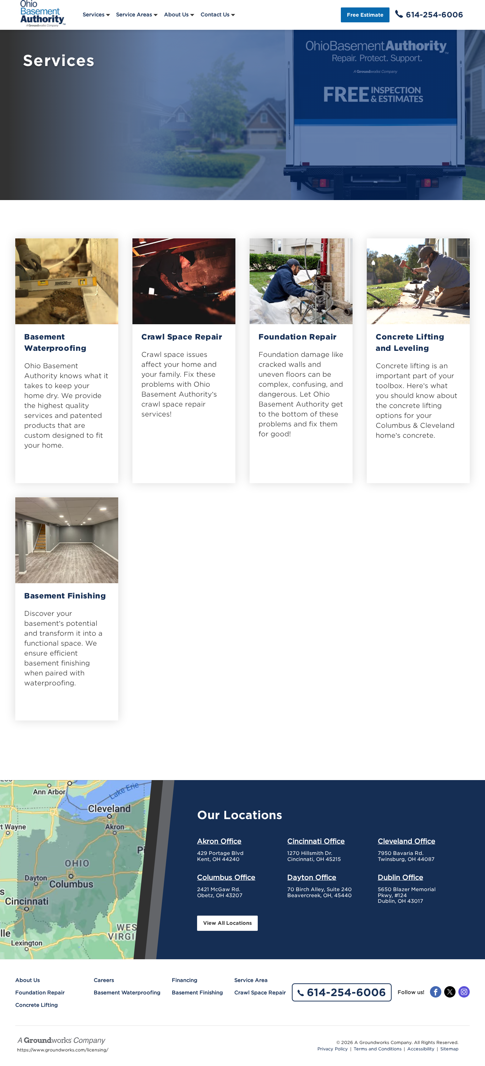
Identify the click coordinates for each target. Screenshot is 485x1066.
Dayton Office (311, 877)
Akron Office (219, 841)
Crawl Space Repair (181, 336)
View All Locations (227, 923)
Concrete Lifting (36, 1005)
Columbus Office (226, 877)
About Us (176, 14)
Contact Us (215, 14)
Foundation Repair (297, 336)
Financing (184, 980)
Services (93, 14)
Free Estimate (365, 15)
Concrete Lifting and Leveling (410, 342)
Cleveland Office (406, 841)
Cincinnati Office (316, 841)
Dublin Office (400, 877)
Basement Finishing (65, 595)
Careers (104, 980)
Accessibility (421, 1048)
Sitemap (449, 1048)
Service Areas (134, 14)
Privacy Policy (332, 1048)
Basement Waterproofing (55, 342)
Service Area (251, 980)
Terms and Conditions (378, 1048)
